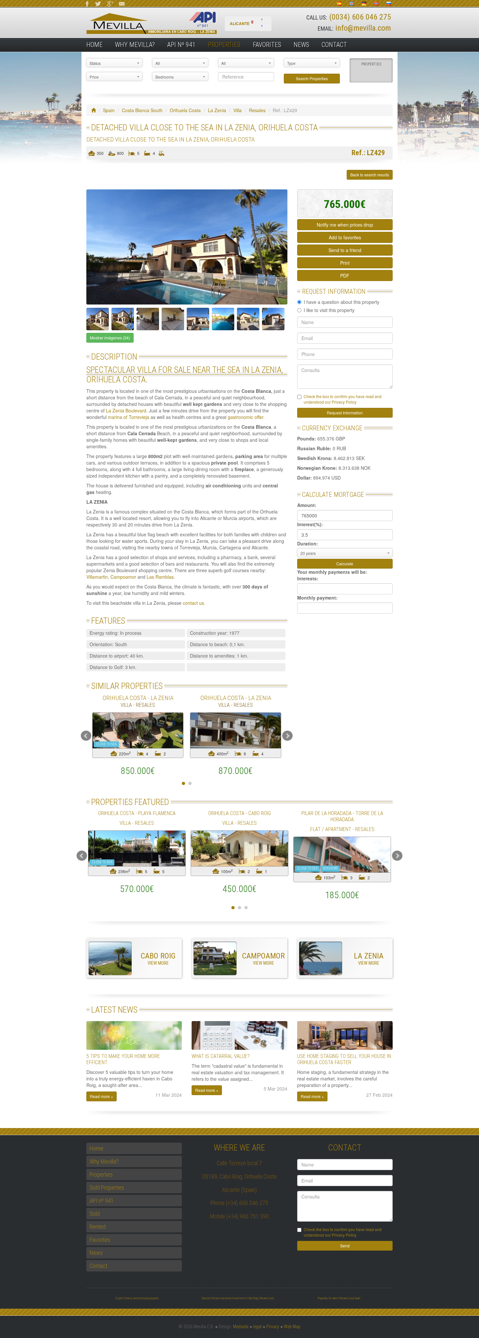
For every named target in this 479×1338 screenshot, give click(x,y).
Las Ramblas (159, 576)
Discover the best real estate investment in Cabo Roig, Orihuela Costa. (238, 1298)
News (301, 45)
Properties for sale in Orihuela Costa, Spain (338, 1298)
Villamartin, (97, 576)
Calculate (344, 563)
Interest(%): (310, 524)
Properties (224, 45)
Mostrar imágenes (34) (110, 337)
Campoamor (124, 576)
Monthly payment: (317, 597)
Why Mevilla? (135, 45)
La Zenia (217, 110)
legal (257, 1326)
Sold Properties (107, 1187)
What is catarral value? (221, 1056)
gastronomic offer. (246, 417)
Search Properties (312, 78)
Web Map (292, 1326)
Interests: (307, 578)
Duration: (307, 543)
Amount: (306, 505)
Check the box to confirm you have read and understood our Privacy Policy (343, 399)
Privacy (272, 1326)
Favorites (267, 45)
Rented (98, 1226)
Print (345, 263)
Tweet (102, 174)
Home (94, 45)
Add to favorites (345, 237)
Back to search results (369, 174)
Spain (109, 110)
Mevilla (162, 23)
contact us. (194, 603)
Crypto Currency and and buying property (137, 1298)
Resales (257, 110)
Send (345, 1245)
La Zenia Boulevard (126, 410)
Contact (334, 45)
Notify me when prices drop (345, 224)
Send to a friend (344, 250)
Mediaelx (241, 1326)
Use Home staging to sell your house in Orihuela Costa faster (344, 1059)
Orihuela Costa (185, 110)
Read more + (101, 1096)
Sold (95, 1213)
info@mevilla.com (363, 28)
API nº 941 (181, 45)
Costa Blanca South (142, 110)
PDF (344, 275)
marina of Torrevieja (128, 417)
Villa (237, 110)
